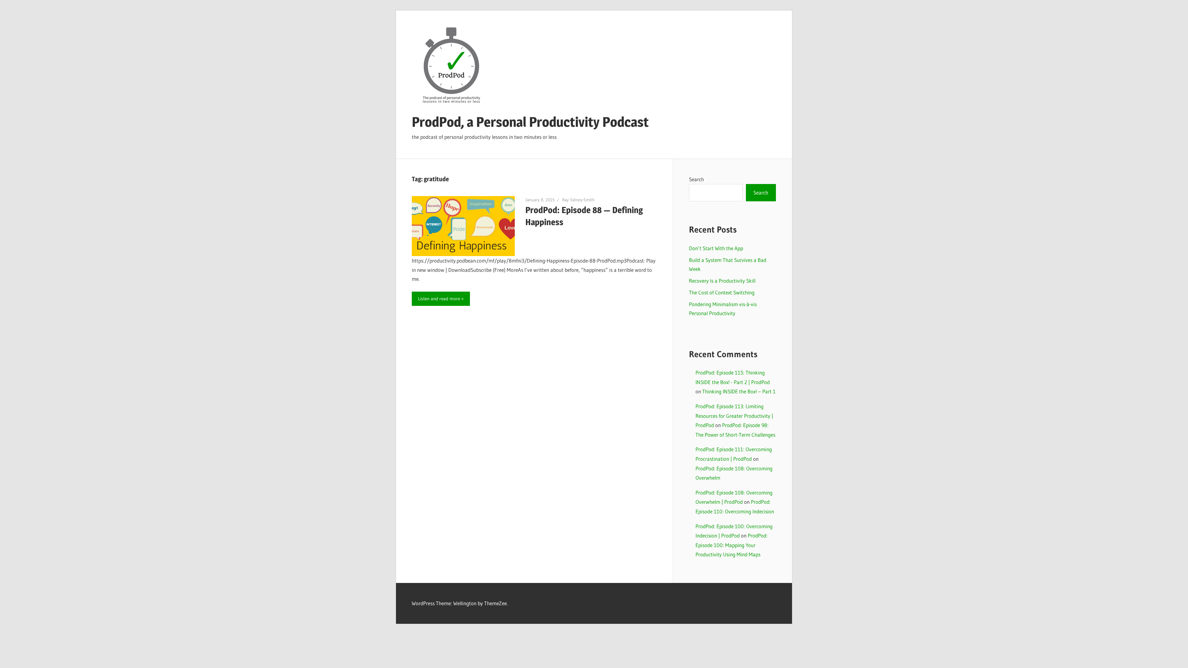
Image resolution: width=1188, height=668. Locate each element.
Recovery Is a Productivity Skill (722, 280)
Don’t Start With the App (716, 248)
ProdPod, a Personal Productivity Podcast (530, 121)
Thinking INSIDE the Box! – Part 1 (739, 391)
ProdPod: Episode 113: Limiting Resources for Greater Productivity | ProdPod (734, 415)
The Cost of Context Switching (722, 292)
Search (696, 179)
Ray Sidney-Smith (578, 200)
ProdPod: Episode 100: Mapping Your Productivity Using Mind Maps (731, 545)
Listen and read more (439, 299)
